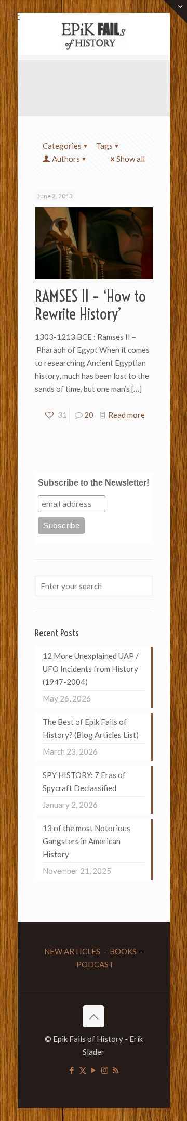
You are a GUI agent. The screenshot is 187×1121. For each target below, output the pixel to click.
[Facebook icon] (72, 1070)
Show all (130, 158)
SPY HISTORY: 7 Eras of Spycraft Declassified (84, 781)
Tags (104, 145)
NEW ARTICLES (72, 951)
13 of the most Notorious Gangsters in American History (86, 841)
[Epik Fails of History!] (94, 33)
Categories (62, 145)
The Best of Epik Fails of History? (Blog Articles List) (91, 728)
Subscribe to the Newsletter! (93, 482)
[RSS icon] (115, 1070)
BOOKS (123, 951)
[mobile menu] (14, 15)
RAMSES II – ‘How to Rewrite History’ (90, 305)
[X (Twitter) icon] (83, 1070)
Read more (126, 414)
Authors (66, 158)
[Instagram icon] (105, 1070)
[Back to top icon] (93, 1016)
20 (89, 414)
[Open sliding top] (175, 11)
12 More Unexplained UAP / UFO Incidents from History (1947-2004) (91, 668)
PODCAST (95, 964)
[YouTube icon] (94, 1070)
